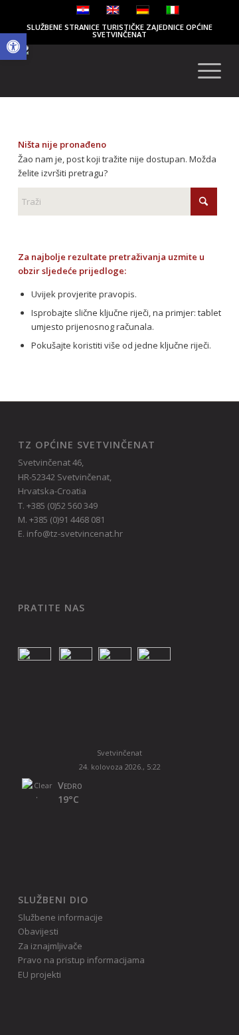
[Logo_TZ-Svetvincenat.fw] (99, 70)
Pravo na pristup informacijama (81, 960)
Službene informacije (60, 917)
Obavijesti (38, 931)
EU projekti (39, 974)
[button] (13, 46)
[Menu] (203, 70)
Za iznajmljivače (50, 946)
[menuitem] (203, 70)
